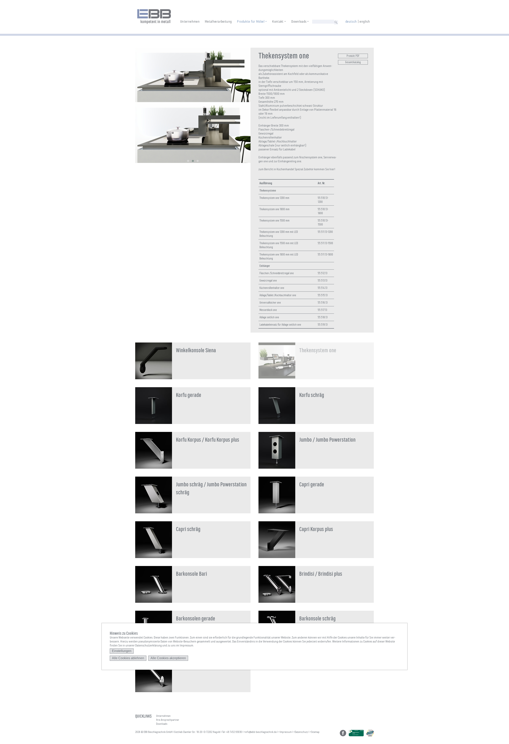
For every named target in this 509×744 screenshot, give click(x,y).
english (364, 21)
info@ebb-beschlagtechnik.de (261, 731)
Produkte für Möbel (250, 21)
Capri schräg (188, 529)
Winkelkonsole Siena (196, 350)
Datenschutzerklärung (148, 645)
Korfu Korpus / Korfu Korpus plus (207, 439)
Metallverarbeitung (218, 21)
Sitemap (315, 731)
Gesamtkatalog (353, 62)
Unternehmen (190, 21)
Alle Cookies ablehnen (128, 658)
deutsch (351, 21)
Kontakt (278, 21)
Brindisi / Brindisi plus (320, 574)
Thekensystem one (317, 350)
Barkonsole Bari (191, 574)
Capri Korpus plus (316, 529)
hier (331, 169)
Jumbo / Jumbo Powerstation (327, 439)
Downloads (298, 21)
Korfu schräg (311, 395)
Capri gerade (311, 484)
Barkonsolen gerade (195, 618)
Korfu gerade (188, 395)
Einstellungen (121, 651)
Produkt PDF (353, 56)
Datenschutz (301, 731)
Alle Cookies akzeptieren (168, 658)
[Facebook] (343, 733)
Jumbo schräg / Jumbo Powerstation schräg (211, 488)
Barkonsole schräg (317, 618)
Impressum (285, 731)
